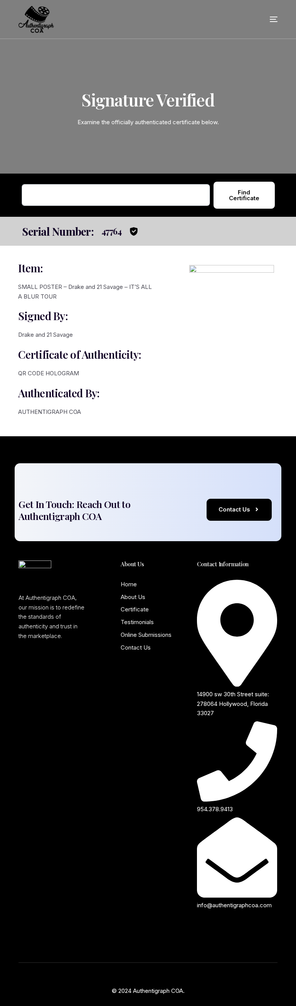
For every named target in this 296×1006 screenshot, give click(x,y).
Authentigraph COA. (159, 990)
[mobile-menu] (264, 19)
